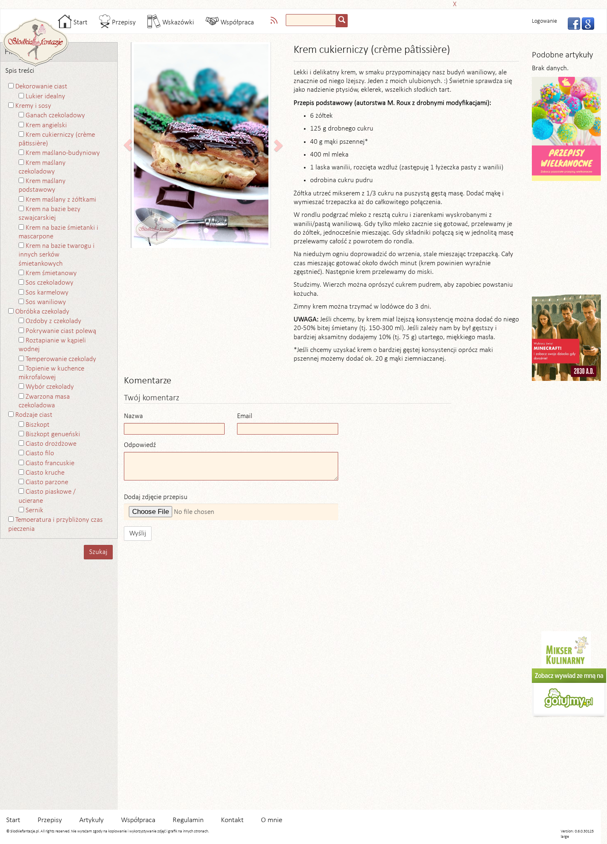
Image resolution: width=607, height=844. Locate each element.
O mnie (271, 820)
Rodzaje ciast (33, 414)
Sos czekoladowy (50, 282)
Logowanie (544, 21)
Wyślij (137, 533)
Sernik (34, 510)
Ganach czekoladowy (55, 115)
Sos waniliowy (46, 302)
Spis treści (19, 70)
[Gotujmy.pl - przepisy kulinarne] (569, 693)
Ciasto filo (40, 453)
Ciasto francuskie (50, 463)
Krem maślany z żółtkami (61, 199)
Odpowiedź (140, 445)
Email (244, 416)
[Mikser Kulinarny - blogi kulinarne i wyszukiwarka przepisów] (566, 649)
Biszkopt (38, 424)
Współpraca (236, 22)
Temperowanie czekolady (61, 359)
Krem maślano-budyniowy (63, 153)
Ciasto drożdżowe (51, 443)
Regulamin (188, 820)
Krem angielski (46, 125)
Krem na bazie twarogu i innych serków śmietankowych (57, 255)
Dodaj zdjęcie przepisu (155, 497)
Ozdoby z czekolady (53, 321)
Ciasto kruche (45, 472)
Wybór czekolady (50, 386)
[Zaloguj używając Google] (585, 23)
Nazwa (133, 416)
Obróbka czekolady (42, 311)
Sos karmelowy (47, 292)
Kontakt (232, 820)
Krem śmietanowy (51, 273)
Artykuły (91, 820)
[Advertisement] (301, 3)
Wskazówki (177, 22)
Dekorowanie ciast (41, 86)
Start (80, 22)
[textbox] (311, 20)
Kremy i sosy (33, 105)
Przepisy (123, 22)
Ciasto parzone (47, 482)
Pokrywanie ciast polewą (61, 331)
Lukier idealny (45, 96)
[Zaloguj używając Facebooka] (571, 23)
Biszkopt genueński (53, 434)
